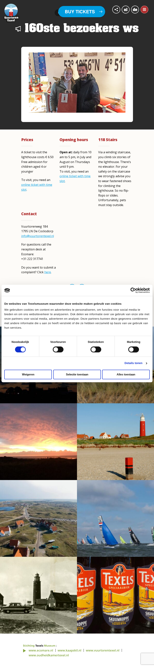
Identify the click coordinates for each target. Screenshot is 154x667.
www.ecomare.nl (41, 650)
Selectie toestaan (77, 374)
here (47, 272)
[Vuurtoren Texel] (11, 13)
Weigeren (28, 374)
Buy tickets (80, 11)
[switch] (58, 349)
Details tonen (133, 363)
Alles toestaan (126, 374)
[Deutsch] (135, 9)
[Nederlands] (126, 9)
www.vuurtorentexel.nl (102, 650)
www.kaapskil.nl (69, 650)
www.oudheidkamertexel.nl (49, 655)
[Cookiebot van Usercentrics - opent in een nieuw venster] (133, 290)
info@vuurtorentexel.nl (37, 236)
